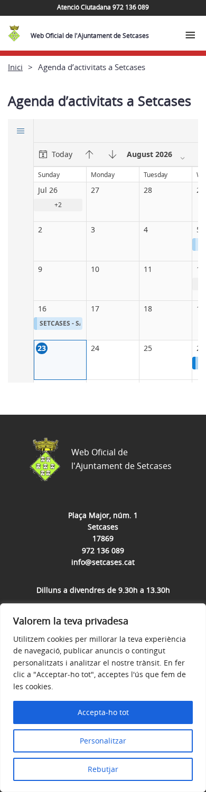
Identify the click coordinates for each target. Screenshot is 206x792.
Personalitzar (103, 741)
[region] (103, 697)
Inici (15, 67)
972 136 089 (103, 550)
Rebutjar (103, 769)
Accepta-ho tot (103, 712)
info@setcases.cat (103, 562)
